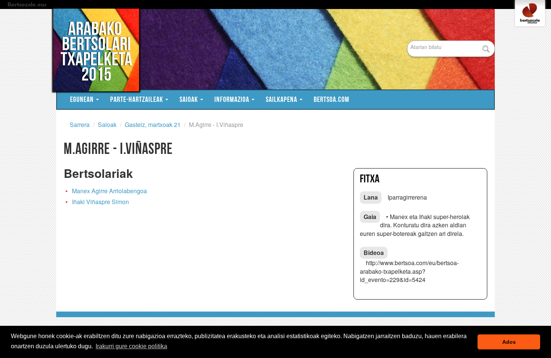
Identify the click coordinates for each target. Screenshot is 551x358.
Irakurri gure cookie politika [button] (131, 346)
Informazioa (232, 99)
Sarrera (80, 124)
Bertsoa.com (331, 99)
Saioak (189, 99)
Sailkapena (282, 99)
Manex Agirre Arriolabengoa (109, 190)
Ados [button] (509, 342)
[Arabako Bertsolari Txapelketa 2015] (272, 50)
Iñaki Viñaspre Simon (100, 201)
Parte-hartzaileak (137, 99)
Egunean (82, 99)
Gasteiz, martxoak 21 (153, 124)
